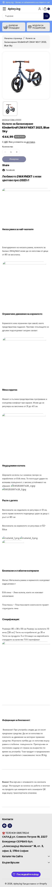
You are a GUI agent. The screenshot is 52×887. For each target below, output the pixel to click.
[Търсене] (46, 16)
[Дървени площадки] (5, 27)
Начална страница (13, 38)
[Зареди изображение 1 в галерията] (10, 108)
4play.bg (17, 883)
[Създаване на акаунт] (39, 9)
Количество (7, 146)
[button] (4, 9)
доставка (30, 141)
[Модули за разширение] (30, 27)
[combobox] (26, 16)
